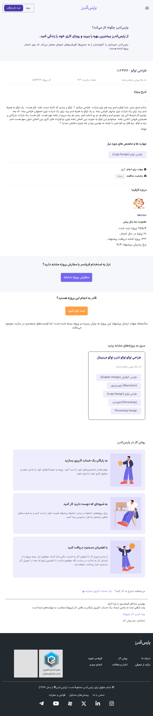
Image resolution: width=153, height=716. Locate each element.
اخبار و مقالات (119, 665)
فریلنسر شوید (95, 658)
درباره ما (145, 658)
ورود (28, 8)
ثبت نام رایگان (13, 8)
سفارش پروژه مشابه (76, 277)
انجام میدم (96, 665)
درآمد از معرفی (142, 665)
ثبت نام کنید (76, 310)
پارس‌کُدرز (89, 8)
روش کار (122, 658)
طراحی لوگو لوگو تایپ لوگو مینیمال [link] (119, 357)
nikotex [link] (141, 215)
